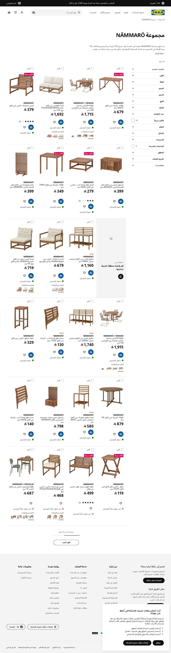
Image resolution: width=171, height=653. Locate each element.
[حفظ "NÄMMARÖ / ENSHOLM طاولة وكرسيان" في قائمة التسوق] (31, 503)
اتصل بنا (84, 587)
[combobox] (59, 12)
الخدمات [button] (93, 12)
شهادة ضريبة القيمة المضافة (27, 647)
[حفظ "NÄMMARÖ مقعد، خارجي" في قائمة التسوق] (120, 503)
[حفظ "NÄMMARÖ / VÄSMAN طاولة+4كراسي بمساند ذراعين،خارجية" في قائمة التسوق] (84, 122)
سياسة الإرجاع (81, 582)
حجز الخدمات (82, 603)
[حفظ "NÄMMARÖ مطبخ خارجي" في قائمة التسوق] (84, 272)
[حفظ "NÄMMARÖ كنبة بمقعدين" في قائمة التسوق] (54, 122)
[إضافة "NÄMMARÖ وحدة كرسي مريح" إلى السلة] (31, 275)
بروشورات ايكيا (53, 608)
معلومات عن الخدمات (78, 572)
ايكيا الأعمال (54, 582)
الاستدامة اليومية (110, 587)
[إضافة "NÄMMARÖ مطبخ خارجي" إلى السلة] (91, 272)
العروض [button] (117, 12)
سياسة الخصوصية (24, 572)
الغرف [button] (125, 12)
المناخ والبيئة (112, 593)
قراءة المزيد (159, 53)
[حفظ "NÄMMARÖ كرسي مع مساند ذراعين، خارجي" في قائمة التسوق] (61, 503)
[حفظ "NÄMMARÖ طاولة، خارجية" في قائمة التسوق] (114, 122)
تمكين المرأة (112, 577)
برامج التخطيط (53, 587)
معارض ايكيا (54, 597)
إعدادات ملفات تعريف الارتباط (137, 643)
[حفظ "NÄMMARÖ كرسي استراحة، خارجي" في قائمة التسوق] (24, 127)
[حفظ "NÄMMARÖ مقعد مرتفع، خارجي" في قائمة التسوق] (24, 355)
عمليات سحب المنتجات (77, 593)
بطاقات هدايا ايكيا (80, 608)
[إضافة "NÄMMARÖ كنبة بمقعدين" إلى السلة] (61, 122)
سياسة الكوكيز (26, 577)
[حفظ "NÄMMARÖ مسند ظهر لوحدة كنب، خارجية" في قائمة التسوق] (54, 352)
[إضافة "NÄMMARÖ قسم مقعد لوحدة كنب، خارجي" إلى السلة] (91, 206)
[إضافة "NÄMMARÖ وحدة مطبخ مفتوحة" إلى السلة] (91, 432)
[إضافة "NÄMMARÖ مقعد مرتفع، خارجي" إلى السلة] (31, 355)
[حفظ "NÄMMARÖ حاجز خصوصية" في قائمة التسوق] (24, 201)
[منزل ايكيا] (158, 12)
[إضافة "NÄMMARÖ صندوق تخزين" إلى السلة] (120, 201)
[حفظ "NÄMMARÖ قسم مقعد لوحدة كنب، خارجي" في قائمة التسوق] (84, 206)
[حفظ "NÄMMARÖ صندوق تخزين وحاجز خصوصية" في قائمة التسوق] (54, 434)
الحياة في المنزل (111, 603)
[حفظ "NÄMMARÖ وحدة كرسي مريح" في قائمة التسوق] (24, 275)
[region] (135, 627)
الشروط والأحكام (44, 647)
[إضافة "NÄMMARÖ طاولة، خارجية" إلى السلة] (120, 122)
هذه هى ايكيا (112, 572)
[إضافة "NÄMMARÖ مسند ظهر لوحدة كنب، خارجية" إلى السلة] (61, 352)
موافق (158, 643)
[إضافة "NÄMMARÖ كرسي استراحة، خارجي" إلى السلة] (31, 127)
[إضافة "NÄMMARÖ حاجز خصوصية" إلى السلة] (31, 201)
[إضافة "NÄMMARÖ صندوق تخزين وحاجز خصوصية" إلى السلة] (61, 434)
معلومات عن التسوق (79, 577)
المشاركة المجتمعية (109, 597)
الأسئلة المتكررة (81, 597)
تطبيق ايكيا (55, 603)
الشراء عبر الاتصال (52, 613)
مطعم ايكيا (55, 593)
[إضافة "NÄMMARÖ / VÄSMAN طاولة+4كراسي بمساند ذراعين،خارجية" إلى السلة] (91, 122)
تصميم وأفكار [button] (105, 12)
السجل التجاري (11, 647)
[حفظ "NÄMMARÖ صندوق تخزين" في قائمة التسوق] (114, 201)
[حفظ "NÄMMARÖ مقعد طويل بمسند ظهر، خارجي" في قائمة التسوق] (91, 508)
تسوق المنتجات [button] (138, 12)
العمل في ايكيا (111, 582)
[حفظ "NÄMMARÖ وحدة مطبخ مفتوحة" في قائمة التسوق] (84, 432)
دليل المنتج (54, 577)
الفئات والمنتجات (52, 572)
